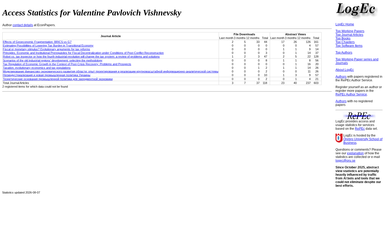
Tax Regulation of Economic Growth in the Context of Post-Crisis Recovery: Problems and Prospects (67, 64)
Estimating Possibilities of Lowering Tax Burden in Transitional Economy (48, 45)
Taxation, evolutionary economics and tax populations (37, 67)
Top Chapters (345, 42)
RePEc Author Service (351, 94)
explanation (355, 153)
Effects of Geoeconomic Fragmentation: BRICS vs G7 (37, 41)
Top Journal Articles (349, 35)
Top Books (343, 38)
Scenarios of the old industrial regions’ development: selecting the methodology (52, 60)
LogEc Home (345, 24)
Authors (341, 76)
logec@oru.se (345, 160)
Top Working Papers (350, 31)
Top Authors (344, 52)
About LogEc (345, 70)
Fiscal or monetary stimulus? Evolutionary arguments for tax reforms (46, 49)
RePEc (360, 128)
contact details (23, 25)
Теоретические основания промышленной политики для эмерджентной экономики (58, 79)
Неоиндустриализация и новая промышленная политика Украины (46, 75)
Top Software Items (349, 46)
